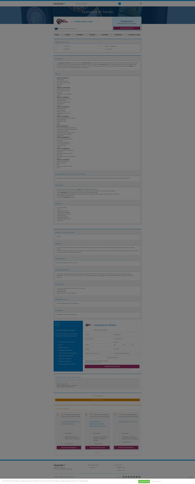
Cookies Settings (156, 481)
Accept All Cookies (144, 481)
